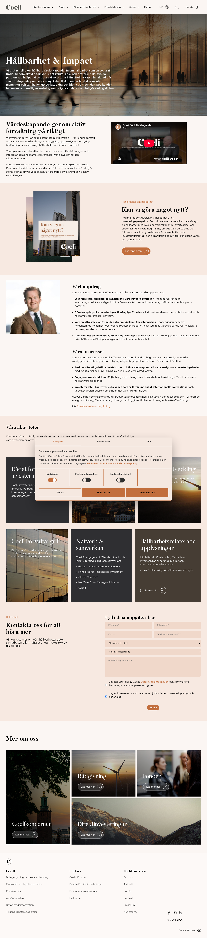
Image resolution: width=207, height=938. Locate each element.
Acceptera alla (147, 492)
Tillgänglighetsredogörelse (21, 912)
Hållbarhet (75, 898)
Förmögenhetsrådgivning (85, 7)
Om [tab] (149, 441)
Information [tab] (103, 441)
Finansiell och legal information (24, 884)
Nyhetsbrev (130, 912)
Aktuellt (128, 884)
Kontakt (148, 7)
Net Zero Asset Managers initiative (98, 582)
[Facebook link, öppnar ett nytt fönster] (169, 913)
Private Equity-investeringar (85, 884)
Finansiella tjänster (113, 7)
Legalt (10, 871)
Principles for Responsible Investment (100, 572)
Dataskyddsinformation (155, 682)
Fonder (62, 7)
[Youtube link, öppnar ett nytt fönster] (175, 913)
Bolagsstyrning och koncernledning (27, 877)
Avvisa (60, 492)
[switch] (86, 480)
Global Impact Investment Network (99, 566)
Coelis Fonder (77, 877)
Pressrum (129, 905)
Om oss (133, 7)
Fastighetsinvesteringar (83, 891)
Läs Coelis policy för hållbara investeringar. (168, 570)
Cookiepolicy (13, 891)
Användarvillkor (15, 898)
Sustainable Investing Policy (93, 406)
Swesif (82, 588)
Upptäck (75, 871)
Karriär (127, 891)
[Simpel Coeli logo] (11, 863)
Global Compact (88, 577)
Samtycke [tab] (58, 441)
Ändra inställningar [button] (187, 930)
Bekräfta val (103, 492)
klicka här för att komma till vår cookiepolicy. (112, 463)
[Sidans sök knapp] (177, 7)
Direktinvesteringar (42, 7)
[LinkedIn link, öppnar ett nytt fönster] (180, 913)
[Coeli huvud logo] (13, 7)
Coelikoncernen (135, 871)
